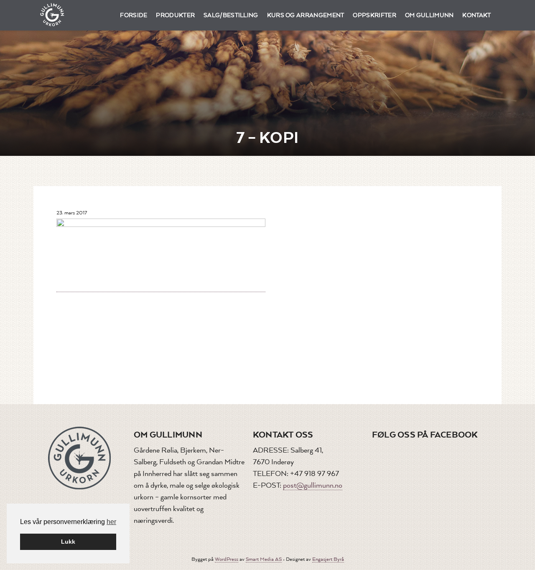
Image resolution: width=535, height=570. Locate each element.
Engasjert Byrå (328, 559)
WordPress (226, 559)
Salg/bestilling (231, 15)
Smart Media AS (264, 559)
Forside (133, 15)
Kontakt (476, 15)
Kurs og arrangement (305, 15)
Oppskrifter (374, 15)
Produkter (175, 15)
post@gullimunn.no (312, 485)
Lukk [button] (68, 541)
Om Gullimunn (429, 15)
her (111, 521)
